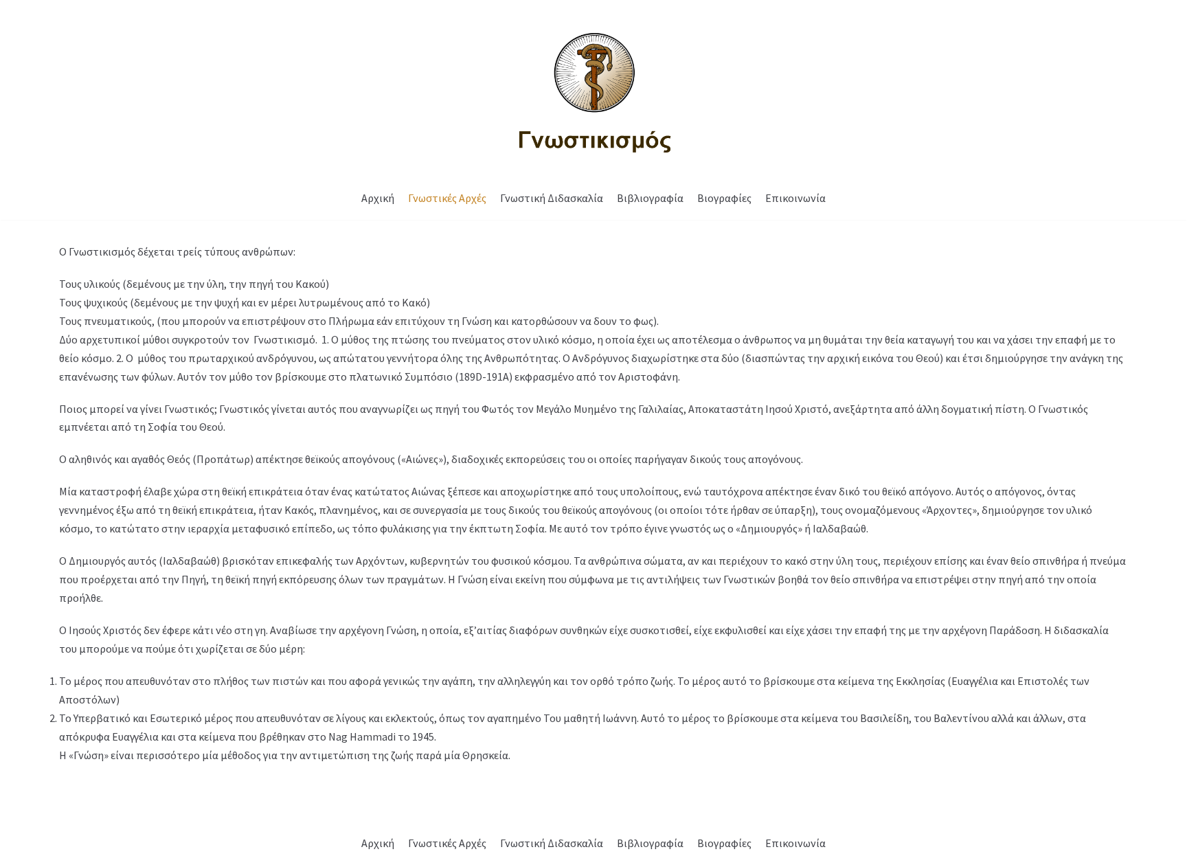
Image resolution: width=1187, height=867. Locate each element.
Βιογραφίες (724, 198)
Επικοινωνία (795, 198)
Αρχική (377, 198)
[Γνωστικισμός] (593, 88)
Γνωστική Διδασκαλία (551, 198)
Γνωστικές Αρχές (447, 198)
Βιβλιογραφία (650, 198)
